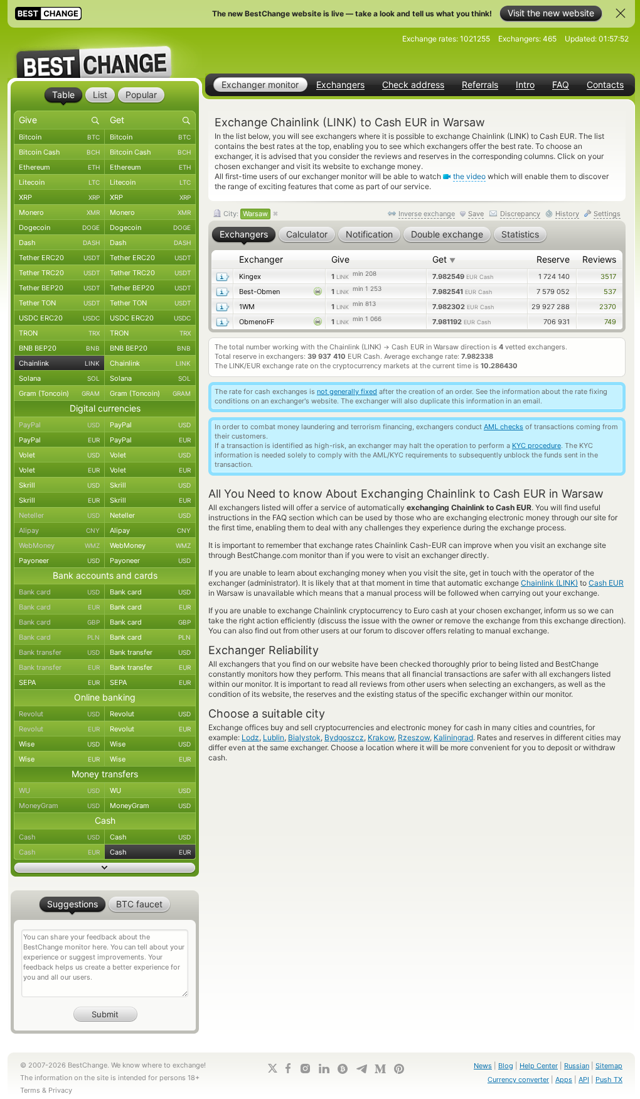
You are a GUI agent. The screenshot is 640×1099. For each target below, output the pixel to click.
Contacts (605, 85)
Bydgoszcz (344, 737)
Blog (505, 1065)
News (483, 1065)
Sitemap (608, 1065)
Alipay (59, 530)
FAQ (560, 85)
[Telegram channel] (361, 1068)
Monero (59, 212)
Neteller (59, 515)
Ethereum (59, 167)
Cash (59, 837)
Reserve (553, 259)
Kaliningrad (453, 737)
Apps (563, 1079)
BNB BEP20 (59, 348)
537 (610, 291)
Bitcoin (59, 137)
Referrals (480, 85)
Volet (59, 455)
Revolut (59, 713)
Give (340, 259)
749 (610, 321)
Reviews (599, 259)
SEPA (59, 682)
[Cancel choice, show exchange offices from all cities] (275, 214)
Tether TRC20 (59, 272)
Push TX (608, 1079)
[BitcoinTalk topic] (342, 1069)
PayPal (59, 424)
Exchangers (340, 85)
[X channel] (273, 1068)
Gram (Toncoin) (59, 393)
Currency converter (518, 1079)
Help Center (539, 1065)
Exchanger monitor (260, 84)
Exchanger (261, 259)
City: (244, 213)
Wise (59, 744)
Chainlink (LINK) (549, 583)
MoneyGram (59, 805)
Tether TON (59, 302)
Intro (525, 85)
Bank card (59, 592)
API (584, 1079)
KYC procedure (536, 445)
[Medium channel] (380, 1068)
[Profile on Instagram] (305, 1068)
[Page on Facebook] (288, 1068)
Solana (59, 378)
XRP (59, 197)
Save (476, 213)
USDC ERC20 (59, 318)
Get (444, 259)
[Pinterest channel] (399, 1069)
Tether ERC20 (59, 257)
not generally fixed (347, 391)
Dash (59, 242)
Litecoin (59, 182)
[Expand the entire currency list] (105, 867)
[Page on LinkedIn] (323, 1068)
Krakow (381, 737)
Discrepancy (520, 213)
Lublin (273, 737)
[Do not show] (620, 13)
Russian (576, 1065)
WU (59, 790)
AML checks (503, 426)
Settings (607, 213)
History (567, 213)
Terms (30, 1090)
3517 (608, 276)
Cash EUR (606, 583)
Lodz (250, 737)
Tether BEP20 (59, 287)
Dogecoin (59, 227)
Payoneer (59, 560)
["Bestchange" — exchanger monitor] (105, 53)
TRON (59, 333)
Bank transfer (59, 652)
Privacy (60, 1090)
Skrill (59, 485)
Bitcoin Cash (59, 152)
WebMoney (59, 545)
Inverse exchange (426, 213)
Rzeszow (414, 737)
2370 (607, 306)
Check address (413, 85)
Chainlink (59, 363)
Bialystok (304, 737)
